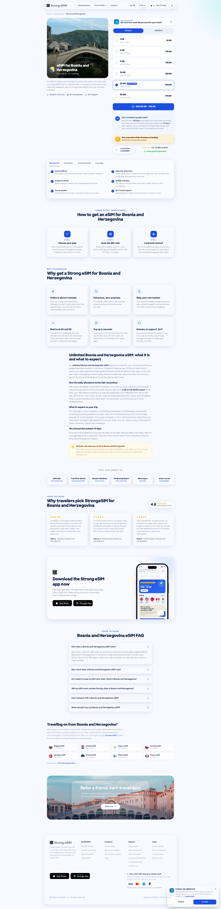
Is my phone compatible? (125, 150)
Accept (205, 902)
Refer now (109, 806)
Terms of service (159, 850)
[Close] (215, 888)
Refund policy (157, 858)
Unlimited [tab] (158, 31)
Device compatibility (136, 858)
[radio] (143, 40)
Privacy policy (158, 846)
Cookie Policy (189, 896)
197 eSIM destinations (66, 763)
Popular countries (88, 850)
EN (134, 5)
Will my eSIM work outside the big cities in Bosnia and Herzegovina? (102, 689)
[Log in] (172, 5)
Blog (107, 858)
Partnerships (99, 5)
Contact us (133, 866)
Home (49, 14)
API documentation (113, 854)
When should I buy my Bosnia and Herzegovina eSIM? (95, 708)
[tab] (54, 163)
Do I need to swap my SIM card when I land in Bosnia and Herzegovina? (104, 679)
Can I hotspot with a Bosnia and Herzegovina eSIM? (95, 698)
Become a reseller (112, 850)
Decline (181, 902)
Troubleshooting (135, 862)
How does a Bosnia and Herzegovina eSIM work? (93, 647)
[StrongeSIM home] (57, 5)
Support (114, 5)
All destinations (87, 846)
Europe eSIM (110, 735)
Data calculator (134, 854)
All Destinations (84, 5)
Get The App (161, 5)
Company (108, 842)
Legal (154, 842)
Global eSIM (86, 858)
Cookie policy (157, 854)
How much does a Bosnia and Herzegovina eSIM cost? (96, 670)
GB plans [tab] (128, 31)
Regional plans (87, 854)
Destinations (59, 14)
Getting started (134, 850)
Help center (133, 846)
